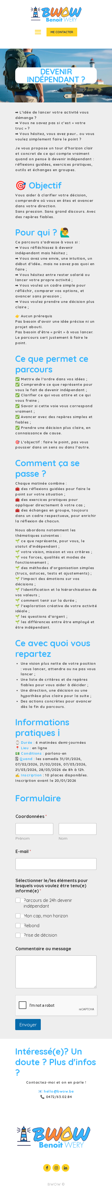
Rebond (31, 925)
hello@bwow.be (59, 1091)
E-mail (23, 851)
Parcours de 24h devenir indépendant (48, 903)
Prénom (22, 838)
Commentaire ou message (43, 948)
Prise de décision (40, 935)
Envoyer (28, 1024)
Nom (63, 838)
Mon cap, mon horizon (46, 915)
